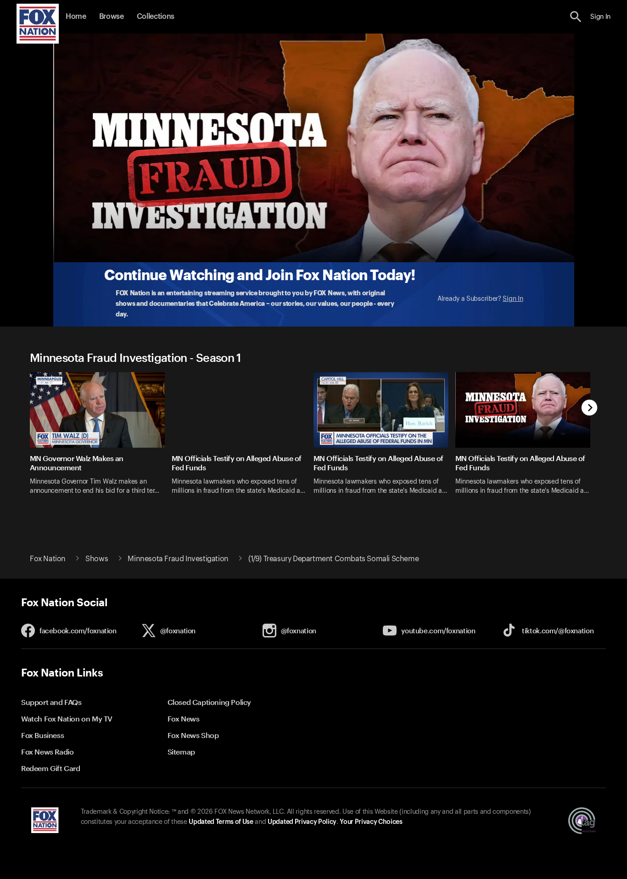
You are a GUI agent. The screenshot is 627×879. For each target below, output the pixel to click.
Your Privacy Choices (371, 822)
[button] (575, 16)
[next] (589, 408)
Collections (155, 16)
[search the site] (575, 16)
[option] (101, 439)
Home (76, 16)
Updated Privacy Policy (302, 822)
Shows (96, 559)
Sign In (513, 299)
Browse (111, 16)
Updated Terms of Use (221, 822)
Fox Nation (48, 559)
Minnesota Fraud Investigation (178, 559)
